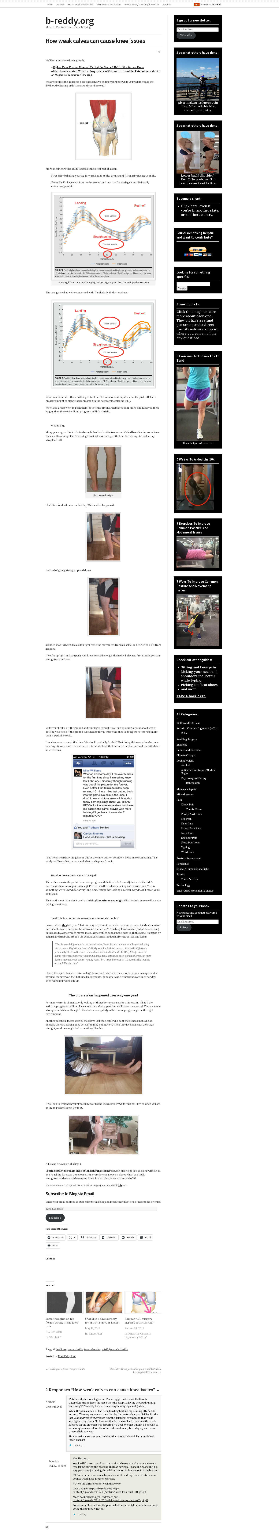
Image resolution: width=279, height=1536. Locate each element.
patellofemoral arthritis (115, 1349)
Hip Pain (186, 818)
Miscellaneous (185, 794)
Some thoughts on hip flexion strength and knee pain (62, 1322)
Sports (181, 874)
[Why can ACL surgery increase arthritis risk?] (142, 1302)
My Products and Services (80, 4)
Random (60, 4)
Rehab (184, 733)
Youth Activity (189, 879)
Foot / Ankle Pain (191, 814)
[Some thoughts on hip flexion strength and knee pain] (63, 1302)
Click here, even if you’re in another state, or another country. (200, 210)
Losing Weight (185, 760)
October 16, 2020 (57, 1466)
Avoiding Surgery (187, 739)
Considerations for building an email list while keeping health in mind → (135, 1370)
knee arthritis (75, 1349)
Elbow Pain (187, 804)
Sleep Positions (190, 842)
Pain (73, 1356)
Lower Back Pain (191, 828)
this (64, 925)
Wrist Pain (187, 852)
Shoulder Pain (189, 837)
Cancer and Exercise (189, 750)
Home (50, 4)
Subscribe (55, 1217)
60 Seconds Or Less (188, 723)
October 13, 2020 (54, 1406)
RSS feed (216, 4)
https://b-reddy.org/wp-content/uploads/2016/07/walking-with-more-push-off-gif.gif (110, 1498)
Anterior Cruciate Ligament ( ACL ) (197, 728)
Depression (193, 783)
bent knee (61, 1349)
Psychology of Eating (193, 778)
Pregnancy (183, 863)
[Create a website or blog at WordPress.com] (47, 1527)
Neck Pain (187, 833)
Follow (184, 927)
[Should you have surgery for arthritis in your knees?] (103, 1302)
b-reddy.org (70, 20)
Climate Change (186, 755)
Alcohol (185, 765)
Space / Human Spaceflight (193, 869)
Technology (183, 885)
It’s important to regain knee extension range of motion (80, 1170)
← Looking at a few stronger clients (65, 1369)
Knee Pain (63, 1356)
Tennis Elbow (194, 809)
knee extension (92, 1349)
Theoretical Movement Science (195, 890)
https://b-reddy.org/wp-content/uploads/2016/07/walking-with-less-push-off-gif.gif (109, 1490)
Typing (185, 847)
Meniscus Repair (186, 789)
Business (182, 744)
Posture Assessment (189, 858)
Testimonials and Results (109, 4)
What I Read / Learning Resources (141, 4)
